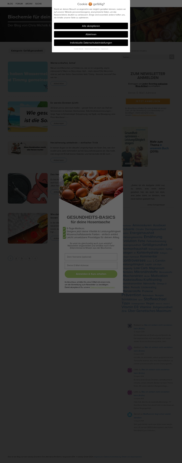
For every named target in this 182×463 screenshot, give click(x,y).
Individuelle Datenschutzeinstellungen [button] (91, 42)
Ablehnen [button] (91, 34)
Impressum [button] (104, 49)
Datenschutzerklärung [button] (92, 49)
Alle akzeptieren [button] (91, 26)
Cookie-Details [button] (79, 49)
